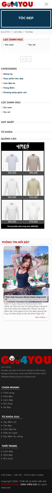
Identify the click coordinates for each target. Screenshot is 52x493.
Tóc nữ (32, 45)
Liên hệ (18, 474)
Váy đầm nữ (9, 422)
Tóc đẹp (29, 32)
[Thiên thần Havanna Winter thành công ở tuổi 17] (25, 273)
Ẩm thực (8, 403)
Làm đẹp (18, 32)
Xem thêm (40, 317)
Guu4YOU (5, 32)
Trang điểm (9, 88)
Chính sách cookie (33, 474)
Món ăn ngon (10, 432)
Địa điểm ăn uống (13, 436)
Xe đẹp (7, 407)
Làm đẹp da (9, 83)
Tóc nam (9, 45)
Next (47, 286)
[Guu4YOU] (17, 5)
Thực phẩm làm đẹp (13, 78)
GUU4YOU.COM (9, 484)
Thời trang (8, 392)
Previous (4, 286)
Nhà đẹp (8, 396)
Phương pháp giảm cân (15, 92)
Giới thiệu (6, 474)
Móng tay (8, 74)
